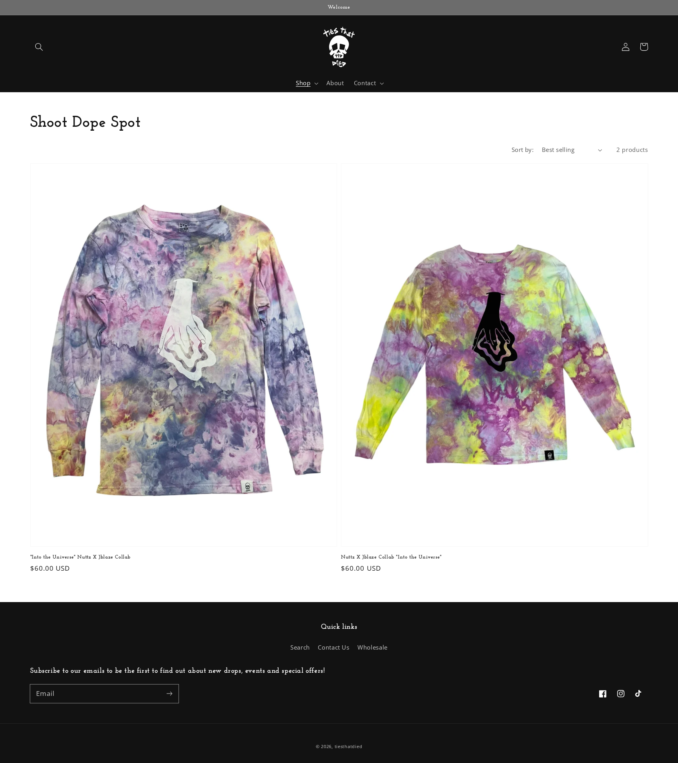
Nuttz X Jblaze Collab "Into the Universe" (391, 557)
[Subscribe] (169, 694)
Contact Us (333, 647)
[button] (39, 47)
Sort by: (523, 149)
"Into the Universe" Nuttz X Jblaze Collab (80, 557)
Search (300, 647)
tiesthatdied (349, 746)
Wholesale (372, 647)
